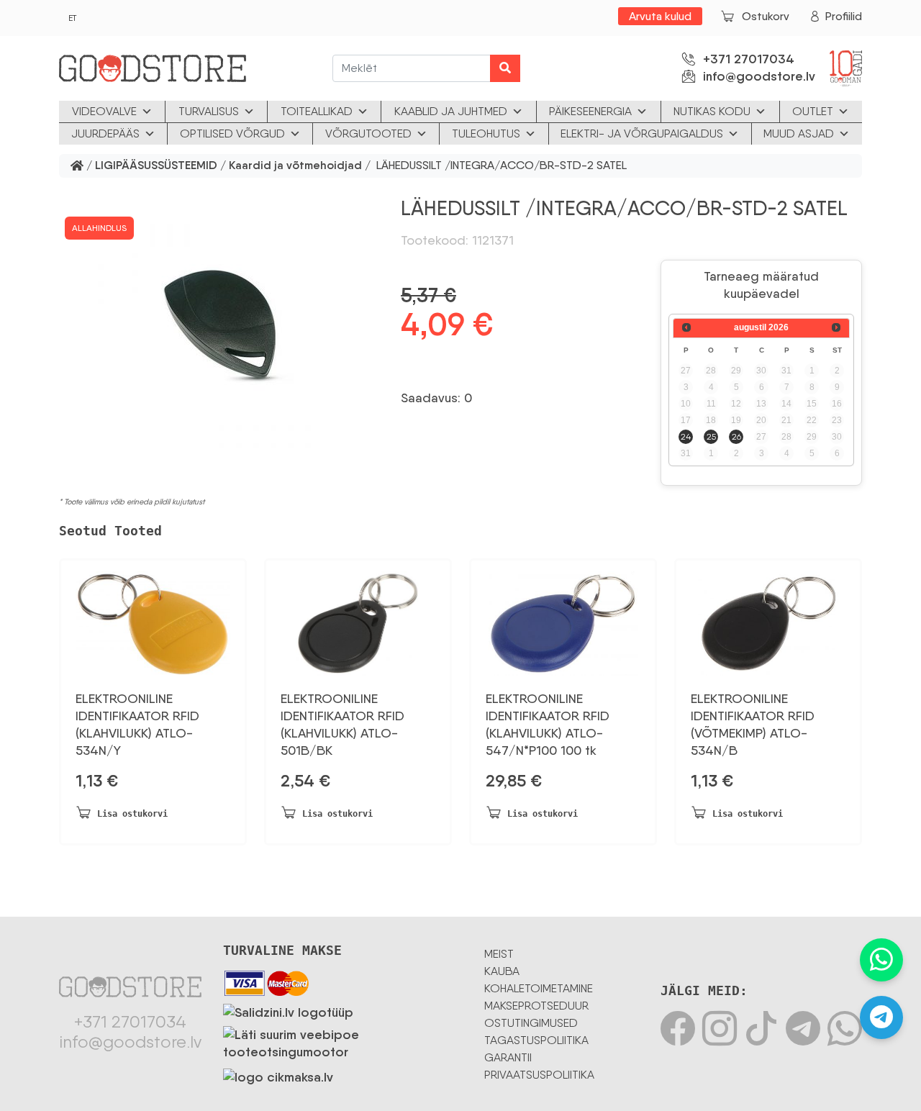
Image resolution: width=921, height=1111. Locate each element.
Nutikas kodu (711, 111)
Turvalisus (208, 111)
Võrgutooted (368, 133)
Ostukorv (765, 16)
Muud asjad (798, 133)
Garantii (508, 1057)
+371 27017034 (748, 59)
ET (72, 18)
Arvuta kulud (660, 16)
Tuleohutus (486, 133)
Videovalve (104, 111)
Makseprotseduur (536, 1005)
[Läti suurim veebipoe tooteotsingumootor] (343, 1040)
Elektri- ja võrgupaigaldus (642, 133)
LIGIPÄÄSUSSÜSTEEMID (156, 166)
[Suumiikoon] (221, 324)
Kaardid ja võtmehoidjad (295, 166)
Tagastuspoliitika (536, 1040)
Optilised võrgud (232, 133)
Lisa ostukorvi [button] (132, 814)
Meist (499, 954)
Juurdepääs (105, 133)
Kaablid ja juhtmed (450, 111)
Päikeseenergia (590, 111)
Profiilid (843, 16)
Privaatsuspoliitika (539, 1074)
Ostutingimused (531, 1023)
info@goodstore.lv (759, 76)
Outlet (812, 111)
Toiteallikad (317, 111)
